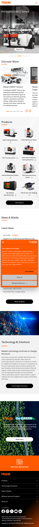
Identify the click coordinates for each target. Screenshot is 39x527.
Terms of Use (11, 517)
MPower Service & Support (10, 496)
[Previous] (26, 110)
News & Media (6, 491)
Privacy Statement (20, 517)
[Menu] (36, 3)
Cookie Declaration (27, 518)
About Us (4, 502)
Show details (29, 271)
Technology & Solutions (19, 386)
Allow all (19, 277)
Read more (19, 439)
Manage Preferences (18, 283)
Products (4, 481)
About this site (17, 520)
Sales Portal (4, 517)
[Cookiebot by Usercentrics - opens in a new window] (29, 242)
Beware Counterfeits (7, 520)
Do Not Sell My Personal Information (11, 518)
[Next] (29, 110)
